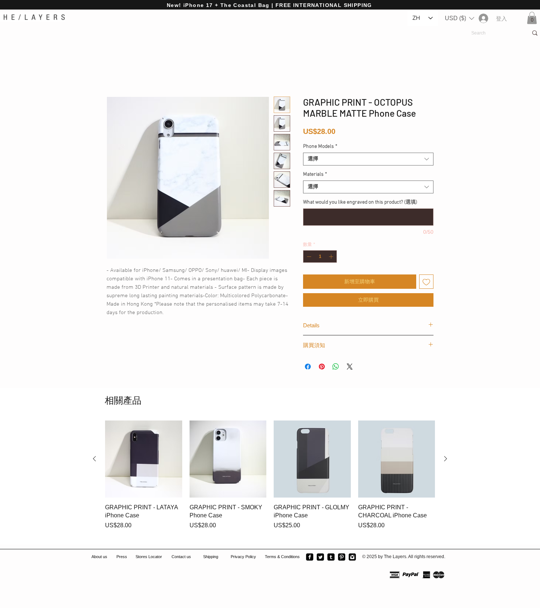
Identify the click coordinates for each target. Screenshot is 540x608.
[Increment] (332, 257)
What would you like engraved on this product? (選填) (360, 203)
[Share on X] (349, 367)
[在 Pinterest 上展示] (321, 367)
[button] (459, 18)
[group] (270, 480)
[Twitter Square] (320, 558)
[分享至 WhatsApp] (335, 367)
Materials (315, 175)
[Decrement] (308, 257)
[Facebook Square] (309, 558)
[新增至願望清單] (426, 283)
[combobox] (368, 160)
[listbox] (459, 18)
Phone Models (320, 148)
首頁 (112, 71)
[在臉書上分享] (307, 367)
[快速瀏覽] (143, 460)
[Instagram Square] (352, 558)
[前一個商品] (94, 459)
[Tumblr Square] (331, 558)
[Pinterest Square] (341, 558)
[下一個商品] (445, 459)
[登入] (483, 18)
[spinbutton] (320, 257)
